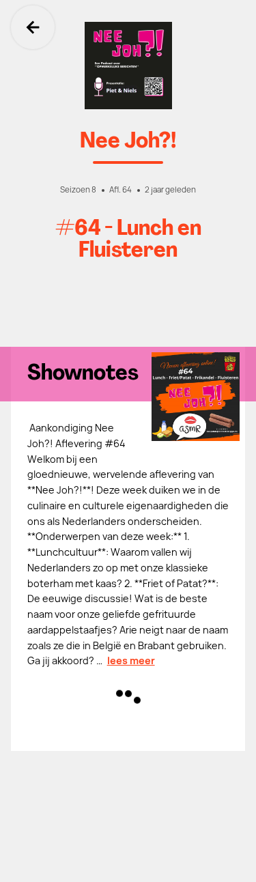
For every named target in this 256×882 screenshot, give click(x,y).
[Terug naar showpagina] (128, 65)
